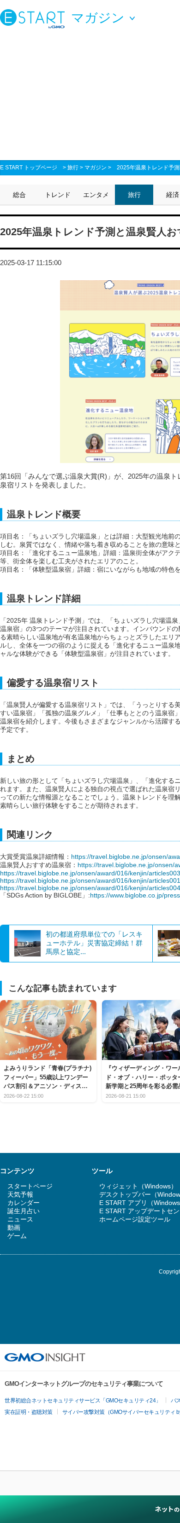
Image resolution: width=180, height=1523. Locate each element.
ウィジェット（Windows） (138, 1186)
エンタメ (96, 194)
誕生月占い (23, 1211)
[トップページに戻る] (34, 18)
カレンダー (23, 1202)
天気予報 (20, 1194)
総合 (19, 194)
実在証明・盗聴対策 (29, 1412)
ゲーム (17, 1235)
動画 (13, 1227)
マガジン (95, 167)
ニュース (20, 1219)
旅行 (72, 167)
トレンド (58, 194)
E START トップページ (28, 167)
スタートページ (30, 1186)
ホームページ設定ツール (134, 1219)
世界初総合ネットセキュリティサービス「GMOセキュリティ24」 (83, 1400)
